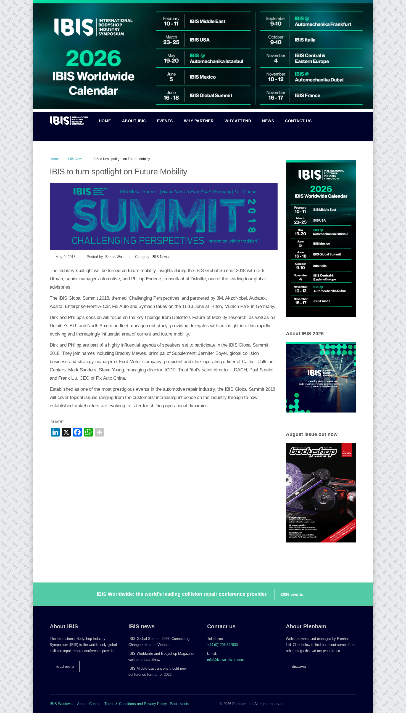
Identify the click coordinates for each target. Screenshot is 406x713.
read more (65, 666)
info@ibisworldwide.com (225, 660)
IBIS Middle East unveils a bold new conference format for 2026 (157, 671)
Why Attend (238, 121)
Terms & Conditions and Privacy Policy (135, 704)
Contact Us (298, 121)
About (81, 704)
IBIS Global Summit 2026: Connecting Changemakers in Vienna (158, 642)
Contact (95, 704)
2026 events (292, 594)
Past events (179, 704)
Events (165, 121)
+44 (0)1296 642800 (222, 645)
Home (105, 121)
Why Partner (199, 121)
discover (299, 666)
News (268, 121)
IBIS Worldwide (62, 704)
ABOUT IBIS (134, 121)
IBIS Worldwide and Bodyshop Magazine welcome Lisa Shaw (161, 656)
